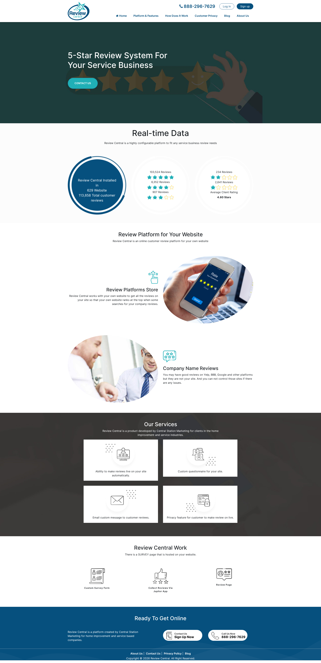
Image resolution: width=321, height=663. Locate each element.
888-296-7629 (199, 6)
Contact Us (83, 83)
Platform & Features (145, 15)
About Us (243, 15)
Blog (227, 15)
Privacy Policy (173, 653)
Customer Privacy (206, 15)
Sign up (245, 6)
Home (123, 15)
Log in (227, 6)
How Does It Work (176, 15)
